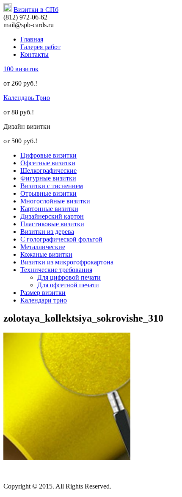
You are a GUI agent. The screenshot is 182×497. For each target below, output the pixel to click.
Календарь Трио (26, 97)
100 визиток (21, 68)
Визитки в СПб (36, 9)
